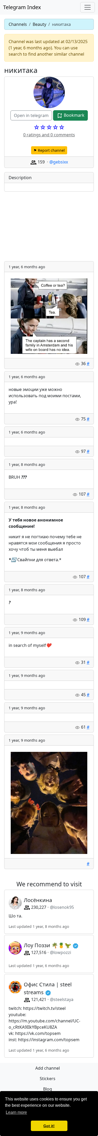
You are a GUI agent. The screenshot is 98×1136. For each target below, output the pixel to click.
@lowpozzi (60, 952)
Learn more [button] (16, 1112)
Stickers (47, 1078)
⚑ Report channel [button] (49, 150)
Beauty (39, 24)
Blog (47, 1089)
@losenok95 (62, 907)
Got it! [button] (49, 1126)
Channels (18, 24)
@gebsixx (58, 162)
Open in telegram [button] (31, 115)
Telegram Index (22, 7)
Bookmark (73, 115)
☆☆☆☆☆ (49, 127)
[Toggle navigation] (87, 7)
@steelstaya (61, 999)
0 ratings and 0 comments (49, 135)
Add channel (47, 1068)
